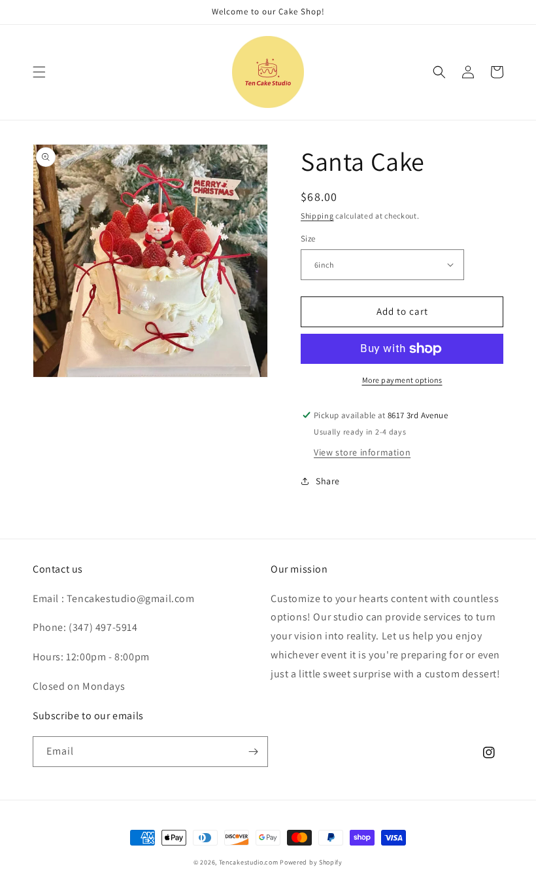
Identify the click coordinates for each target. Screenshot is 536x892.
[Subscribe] (253, 751)
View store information (362, 452)
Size (308, 238)
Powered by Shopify (311, 862)
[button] (39, 72)
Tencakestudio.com (248, 862)
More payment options (402, 380)
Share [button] (328, 481)
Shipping (317, 216)
